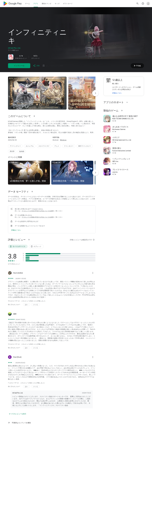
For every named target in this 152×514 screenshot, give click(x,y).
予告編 (137, 65)
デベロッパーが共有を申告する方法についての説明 (37, 211)
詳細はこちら (117, 93)
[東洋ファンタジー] (85, 146)
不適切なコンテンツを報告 (19, 423)
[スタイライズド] (44, 146)
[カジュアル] (29, 146)
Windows (63, 140)
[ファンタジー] (68, 146)
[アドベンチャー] (15, 146)
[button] (37, 93)
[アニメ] (57, 146)
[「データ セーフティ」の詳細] (32, 191)
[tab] (27, 3)
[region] (39, 57)
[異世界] (12, 151)
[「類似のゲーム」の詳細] (121, 110)
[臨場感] (22, 151)
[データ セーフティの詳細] (16, 230)
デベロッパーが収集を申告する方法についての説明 (37, 217)
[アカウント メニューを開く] (148, 3)
